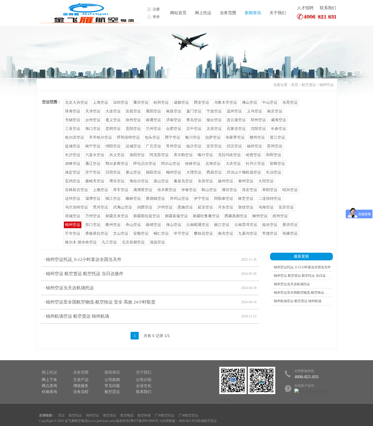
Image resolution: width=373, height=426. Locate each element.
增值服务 (80, 386)
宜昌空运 (133, 111)
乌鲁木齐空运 (225, 102)
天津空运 (92, 111)
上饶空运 (100, 190)
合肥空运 (173, 129)
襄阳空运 (153, 111)
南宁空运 (92, 146)
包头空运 (152, 137)
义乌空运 (254, 111)
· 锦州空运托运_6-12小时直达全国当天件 (149, 259)
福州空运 (254, 146)
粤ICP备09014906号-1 (145, 421)
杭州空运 (161, 102)
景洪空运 (290, 225)
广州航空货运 (188, 415)
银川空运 (192, 137)
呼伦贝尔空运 (144, 164)
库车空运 (120, 190)
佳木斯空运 (166, 190)
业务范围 (228, 13)
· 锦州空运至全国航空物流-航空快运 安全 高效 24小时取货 (149, 302)
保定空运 (72, 172)
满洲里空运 (142, 190)
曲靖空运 (153, 225)
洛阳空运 (137, 155)
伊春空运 (189, 190)
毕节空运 (181, 233)
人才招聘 (305, 8)
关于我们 (278, 13)
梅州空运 (173, 172)
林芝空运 (245, 198)
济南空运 (173, 120)
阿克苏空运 (159, 155)
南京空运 (274, 111)
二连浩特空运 (269, 198)
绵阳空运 (113, 146)
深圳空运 (120, 102)
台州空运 (92, 120)
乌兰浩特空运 (76, 207)
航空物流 (127, 415)
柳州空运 (260, 216)
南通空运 (153, 120)
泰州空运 (245, 181)
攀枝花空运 (203, 233)
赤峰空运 (72, 164)
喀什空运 (205, 155)
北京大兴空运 (76, 102)
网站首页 (178, 13)
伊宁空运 (201, 198)
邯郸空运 (277, 164)
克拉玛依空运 (229, 155)
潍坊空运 (229, 190)
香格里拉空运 (96, 233)
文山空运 (120, 233)
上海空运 (100, 102)
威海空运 (278, 120)
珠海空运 (72, 111)
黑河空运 (100, 207)
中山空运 (269, 102)
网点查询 (49, 386)
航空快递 (144, 415)
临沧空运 (269, 225)
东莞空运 (290, 102)
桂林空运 (192, 164)
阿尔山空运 (170, 164)
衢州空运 (113, 225)
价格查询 (49, 392)
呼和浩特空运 (128, 137)
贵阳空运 (133, 129)
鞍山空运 (209, 190)
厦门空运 (194, 111)
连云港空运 (236, 120)
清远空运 (157, 242)
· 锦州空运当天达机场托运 (149, 287)
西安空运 (201, 102)
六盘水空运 (94, 155)
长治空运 (273, 172)
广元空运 (153, 146)
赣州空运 (257, 137)
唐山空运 (161, 181)
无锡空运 (72, 120)
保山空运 (173, 225)
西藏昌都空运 (235, 216)
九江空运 (109, 242)
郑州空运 (258, 120)
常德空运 (269, 233)
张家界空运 (235, 137)
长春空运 (278, 129)
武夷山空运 (122, 207)
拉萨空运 (213, 137)
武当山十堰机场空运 (244, 172)
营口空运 (92, 225)
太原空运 (214, 129)
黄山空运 (133, 172)
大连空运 (113, 111)
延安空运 (205, 207)
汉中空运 (194, 129)
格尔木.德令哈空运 (81, 242)
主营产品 (80, 380)
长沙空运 (72, 155)
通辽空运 (92, 164)
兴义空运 (117, 155)
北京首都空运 (133, 242)
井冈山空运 (179, 198)
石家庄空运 (236, 129)
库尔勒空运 (183, 155)
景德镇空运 (155, 198)
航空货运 (309, 85)
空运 (61, 415)
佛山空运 (249, 102)
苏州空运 (274, 146)
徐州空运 (133, 120)
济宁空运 (92, 172)
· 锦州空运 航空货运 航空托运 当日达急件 (149, 273)
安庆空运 (286, 207)
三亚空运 (72, 129)
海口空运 (92, 129)
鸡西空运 (144, 207)
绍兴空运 (290, 190)
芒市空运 (72, 233)
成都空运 (181, 102)
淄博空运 (92, 198)
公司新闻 (112, 380)
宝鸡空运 (72, 181)
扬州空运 (225, 181)
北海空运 (213, 164)
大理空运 (194, 172)
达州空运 (72, 198)
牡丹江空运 (255, 164)
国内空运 (92, 415)
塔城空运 (72, 216)
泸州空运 (165, 207)
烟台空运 (214, 120)
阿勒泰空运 (223, 198)
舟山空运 (133, 225)
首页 (294, 85)
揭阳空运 (153, 172)
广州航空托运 (164, 415)
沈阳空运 (258, 129)
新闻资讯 (253, 13)
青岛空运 (194, 120)
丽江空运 (221, 225)
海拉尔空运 (139, 181)
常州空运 (173, 146)
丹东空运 (225, 207)
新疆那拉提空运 (146, 216)
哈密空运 (253, 155)
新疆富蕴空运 (176, 216)
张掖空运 (290, 233)
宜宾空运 (214, 146)
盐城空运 (72, 146)
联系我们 (328, 8)
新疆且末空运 (116, 216)
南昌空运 (173, 111)
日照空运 (113, 172)
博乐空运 (117, 181)
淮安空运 (249, 190)
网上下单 (49, 380)
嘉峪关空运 (94, 181)
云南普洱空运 (245, 225)
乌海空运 (266, 207)
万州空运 (92, 216)
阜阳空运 (269, 190)
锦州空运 (326, 85)
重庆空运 (141, 102)
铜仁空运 (161, 233)
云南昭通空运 (197, 225)
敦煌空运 (245, 207)
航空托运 (75, 415)
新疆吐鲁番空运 (206, 216)
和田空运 (273, 155)
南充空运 (225, 233)
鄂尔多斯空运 (116, 164)
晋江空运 (277, 137)
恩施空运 (185, 207)
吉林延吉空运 (76, 190)
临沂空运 (194, 146)
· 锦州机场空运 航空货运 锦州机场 (149, 316)
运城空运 (133, 146)
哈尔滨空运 (74, 137)
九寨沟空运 (247, 233)
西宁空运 (172, 137)
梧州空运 (280, 216)
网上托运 (203, 13)
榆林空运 (133, 198)
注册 (156, 9)
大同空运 (266, 181)
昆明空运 (113, 129)
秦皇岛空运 (183, 181)
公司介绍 (143, 380)
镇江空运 (113, 198)
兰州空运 (153, 129)
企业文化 (143, 386)
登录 (156, 17)
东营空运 (205, 181)
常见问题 (112, 386)
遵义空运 (113, 120)
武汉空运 (234, 146)
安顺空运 (141, 233)
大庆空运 (233, 164)
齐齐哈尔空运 (100, 137)
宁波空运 (214, 111)
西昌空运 (214, 172)
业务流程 (80, 392)
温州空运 (234, 111)
